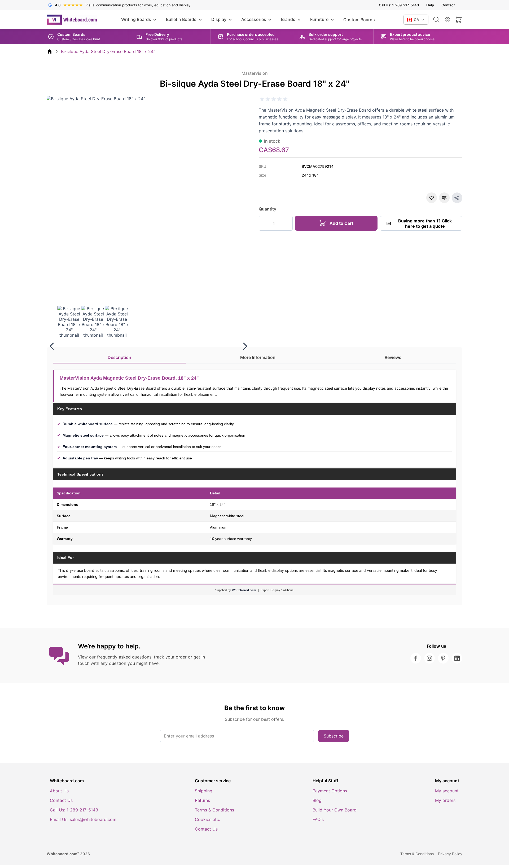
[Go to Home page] (72, 20)
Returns (202, 800)
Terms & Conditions (214, 810)
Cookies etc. (207, 819)
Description (119, 357)
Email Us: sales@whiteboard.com (83, 819)
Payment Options (330, 790)
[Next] (245, 346)
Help (430, 5)
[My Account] (447, 19)
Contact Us (61, 800)
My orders (445, 800)
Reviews (393, 357)
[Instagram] (429, 658)
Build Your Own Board (335, 810)
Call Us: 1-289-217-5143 (399, 5)
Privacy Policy (450, 853)
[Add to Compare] (444, 197)
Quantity (267, 209)
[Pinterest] (443, 658)
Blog (317, 800)
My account (447, 790)
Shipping (203, 790)
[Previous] (52, 346)
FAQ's (318, 819)
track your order (170, 657)
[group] (273, 99)
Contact (448, 5)
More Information (257, 357)
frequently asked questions (124, 657)
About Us (59, 790)
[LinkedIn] (457, 658)
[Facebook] (415, 658)
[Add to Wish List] (431, 197)
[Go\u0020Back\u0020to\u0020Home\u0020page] (49, 51)
